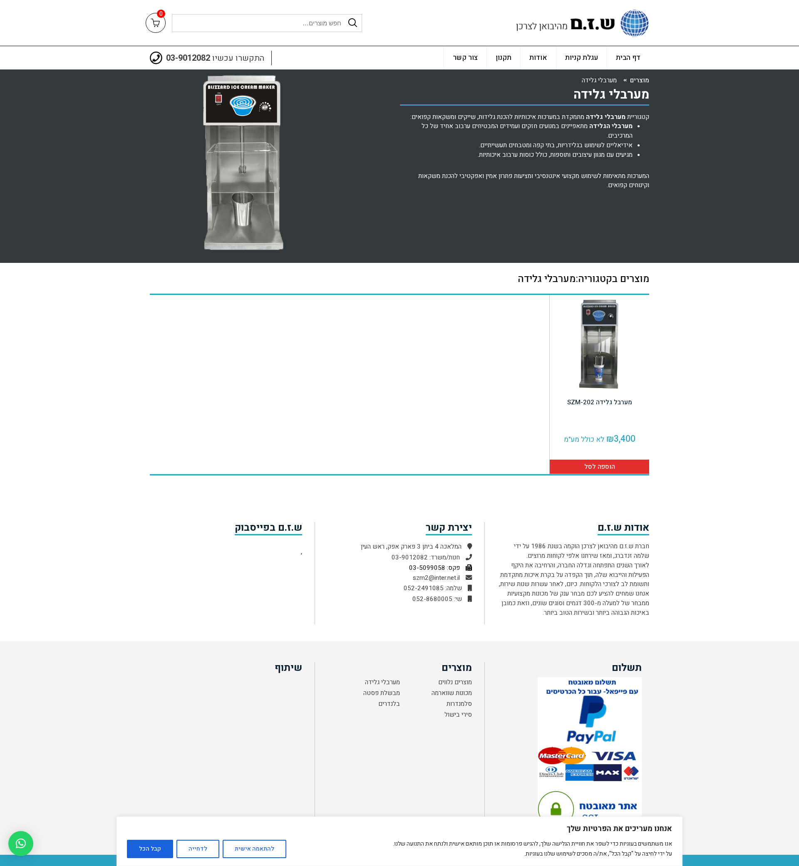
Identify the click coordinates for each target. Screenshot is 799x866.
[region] (399, 841)
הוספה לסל (599, 466)
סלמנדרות (459, 703)
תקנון (503, 57)
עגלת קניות (581, 57)
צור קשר (465, 57)
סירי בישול (458, 714)
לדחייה (198, 848)
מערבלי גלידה (382, 682)
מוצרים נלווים (455, 682)
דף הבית (628, 57)
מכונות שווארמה (452, 693)
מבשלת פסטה (381, 693)
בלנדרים (389, 703)
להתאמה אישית (254, 848)
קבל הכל (150, 848)
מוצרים (639, 80)
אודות (538, 57)
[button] (20, 843)
